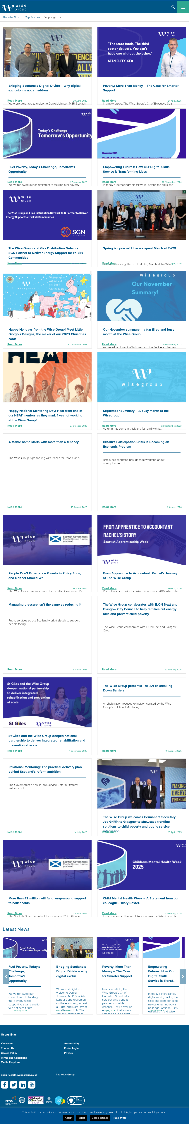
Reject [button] (81, 1117)
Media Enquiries (10, 1062)
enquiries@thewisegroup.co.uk (19, 1075)
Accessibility (71, 1043)
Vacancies (7, 1043)
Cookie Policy (9, 1053)
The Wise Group (12, 17)
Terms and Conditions (14, 1057)
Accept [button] (68, 1117)
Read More (14, 101)
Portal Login (71, 1048)
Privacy (68, 1053)
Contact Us (7, 1048)
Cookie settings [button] (100, 1117)
